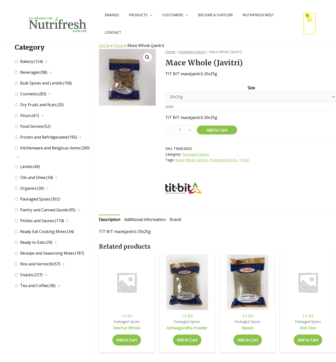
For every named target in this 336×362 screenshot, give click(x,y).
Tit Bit (244, 160)
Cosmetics (33, 94)
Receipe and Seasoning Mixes (52, 253)
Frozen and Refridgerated (48, 137)
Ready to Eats (36, 242)
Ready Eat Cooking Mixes (47, 231)
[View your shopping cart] (310, 23)
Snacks (31, 274)
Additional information (145, 219)
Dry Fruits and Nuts (42, 104)
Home (104, 45)
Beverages (33, 72)
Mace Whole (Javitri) (191, 160)
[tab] (109, 220)
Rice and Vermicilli (40, 264)
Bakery (31, 61)
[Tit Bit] (183, 188)
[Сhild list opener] (46, 61)
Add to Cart (217, 130)
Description (109, 219)
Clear (169, 106)
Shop (118, 45)
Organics (32, 188)
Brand (175, 219)
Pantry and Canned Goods (48, 210)
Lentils (30, 166)
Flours (29, 115)
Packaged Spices (40, 199)
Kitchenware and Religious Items (55, 148)
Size (251, 87)
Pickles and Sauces (42, 220)
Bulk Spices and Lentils (46, 83)
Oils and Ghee (36, 177)
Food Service (35, 126)
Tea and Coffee (38, 285)
